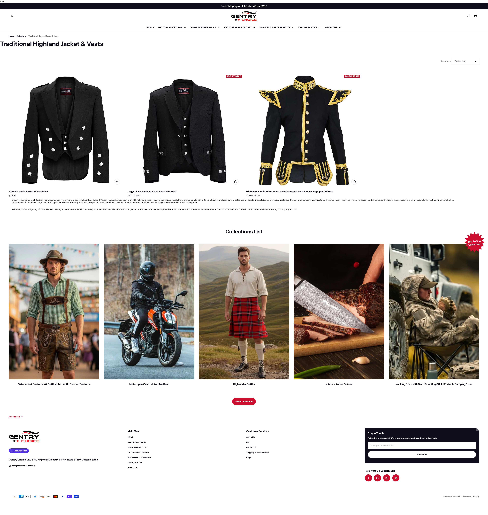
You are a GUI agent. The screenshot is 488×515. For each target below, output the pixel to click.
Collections (21, 36)
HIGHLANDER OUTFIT (203, 27)
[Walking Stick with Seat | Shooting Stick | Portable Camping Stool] (434, 316)
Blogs (248, 457)
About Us (250, 437)
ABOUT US (331, 27)
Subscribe (422, 454)
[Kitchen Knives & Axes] (339, 316)
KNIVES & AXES (307, 27)
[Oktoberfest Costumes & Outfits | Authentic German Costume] (54, 316)
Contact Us (251, 447)
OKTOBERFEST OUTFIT (238, 27)
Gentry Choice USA (453, 496)
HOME (150, 27)
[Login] (468, 16)
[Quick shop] (117, 182)
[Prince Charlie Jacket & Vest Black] (66, 131)
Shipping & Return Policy (257, 452)
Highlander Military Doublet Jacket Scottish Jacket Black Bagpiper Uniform (289, 191)
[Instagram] (386, 477)
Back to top (14, 416)
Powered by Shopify (471, 496)
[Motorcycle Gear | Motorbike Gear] (149, 316)
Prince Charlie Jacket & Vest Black (29, 191)
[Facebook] (368, 477)
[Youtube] (377, 477)
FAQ (248, 442)
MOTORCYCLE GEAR (170, 27)
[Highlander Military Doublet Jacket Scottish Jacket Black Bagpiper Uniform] (303, 131)
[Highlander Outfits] (244, 316)
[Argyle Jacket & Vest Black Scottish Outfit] (185, 131)
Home (11, 36)
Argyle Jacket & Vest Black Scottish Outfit (152, 191)
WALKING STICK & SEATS (275, 27)
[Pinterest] (395, 477)
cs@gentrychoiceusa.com (23, 465)
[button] (12, 16)
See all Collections (244, 401)
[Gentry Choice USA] (244, 16)
